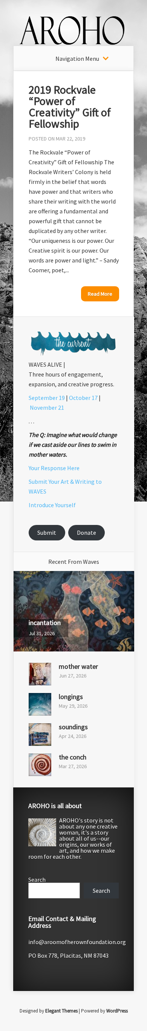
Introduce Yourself (52, 505)
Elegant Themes (61, 1011)
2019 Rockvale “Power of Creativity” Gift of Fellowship (70, 106)
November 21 (47, 407)
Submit (46, 532)
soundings (73, 726)
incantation (45, 622)
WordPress (117, 1011)
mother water (78, 666)
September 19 (47, 397)
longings (71, 696)
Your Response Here (54, 468)
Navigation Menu (77, 59)
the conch (72, 757)
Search (37, 879)
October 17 (83, 397)
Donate (86, 532)
